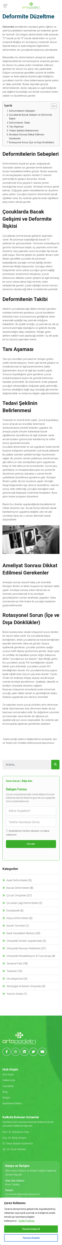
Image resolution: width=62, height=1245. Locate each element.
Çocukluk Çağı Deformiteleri (22, 903)
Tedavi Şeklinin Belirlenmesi (24, 130)
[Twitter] (33, 1052)
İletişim (6, 1097)
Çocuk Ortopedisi (16, 895)
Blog (4, 1091)
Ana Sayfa (8, 1074)
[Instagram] (15, 1052)
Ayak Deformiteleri (17, 880)
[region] (31, 1221)
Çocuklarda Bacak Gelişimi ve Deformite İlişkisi (30, 116)
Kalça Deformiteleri (17, 918)
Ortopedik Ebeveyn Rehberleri (23, 948)
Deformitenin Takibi (19, 122)
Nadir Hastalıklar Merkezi (20, 933)
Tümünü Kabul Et (31, 1229)
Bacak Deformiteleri (17, 887)
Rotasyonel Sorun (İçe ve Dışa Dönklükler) (31, 142)
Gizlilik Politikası (26, 1221)
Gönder (31, 843)
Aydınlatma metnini (19, 830)
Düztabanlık (13, 910)
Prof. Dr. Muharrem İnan (15, 1132)
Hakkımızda (8, 1080)
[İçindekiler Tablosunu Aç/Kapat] (52, 106)
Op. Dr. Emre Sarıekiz (14, 1149)
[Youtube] (42, 1052)
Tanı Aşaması (16, 126)
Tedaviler (11, 971)
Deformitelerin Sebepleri (22, 111)
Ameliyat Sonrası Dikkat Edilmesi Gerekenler (26, 136)
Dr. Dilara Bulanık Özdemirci (17, 1143)
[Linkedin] (24, 1052)
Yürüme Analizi (14, 993)
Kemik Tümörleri (15, 925)
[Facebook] (6, 1052)
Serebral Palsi (14, 963)
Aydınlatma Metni (12, 1103)
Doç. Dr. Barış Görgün (14, 1137)
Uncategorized (14, 978)
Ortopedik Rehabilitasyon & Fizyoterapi (28, 956)
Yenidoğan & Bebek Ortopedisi (23, 986)
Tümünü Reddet (31, 1238)
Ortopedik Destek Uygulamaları (24, 940)
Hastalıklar (8, 1086)
